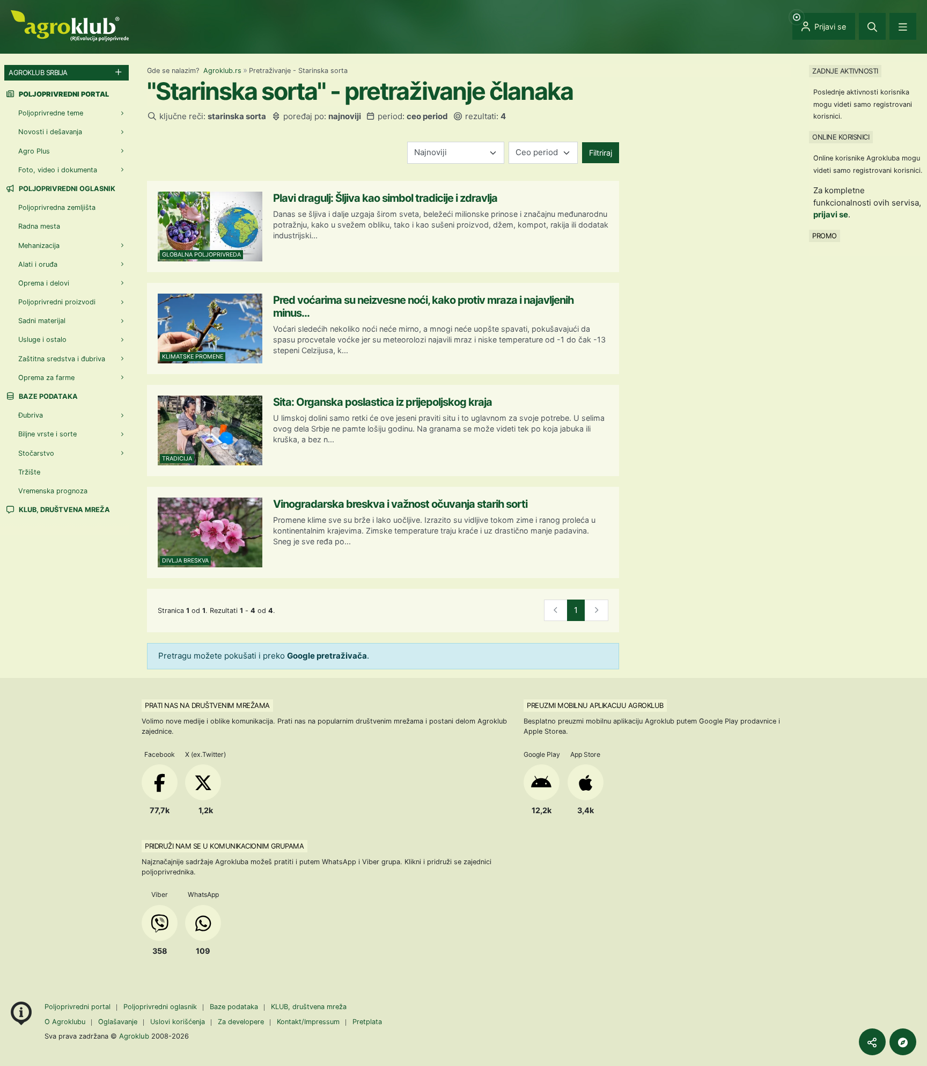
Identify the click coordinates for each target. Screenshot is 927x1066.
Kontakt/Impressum (308, 1022)
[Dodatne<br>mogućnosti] (902, 1041)
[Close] (872, 26)
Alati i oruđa (37, 264)
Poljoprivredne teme (50, 113)
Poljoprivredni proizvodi (56, 302)
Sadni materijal (41, 321)
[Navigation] (902, 26)
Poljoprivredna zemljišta (56, 207)
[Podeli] (872, 1041)
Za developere (241, 1022)
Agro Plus (34, 151)
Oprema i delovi (43, 283)
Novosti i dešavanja (50, 132)
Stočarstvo (36, 453)
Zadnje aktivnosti (845, 71)
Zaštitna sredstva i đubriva (61, 359)
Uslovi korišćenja (177, 1022)
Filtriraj (600, 152)
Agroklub (134, 1036)
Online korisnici (840, 137)
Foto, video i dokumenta (57, 170)
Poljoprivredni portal (79, 1007)
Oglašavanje (117, 1022)
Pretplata (367, 1022)
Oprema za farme (46, 378)
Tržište (29, 472)
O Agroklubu (65, 1022)
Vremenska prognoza (52, 491)
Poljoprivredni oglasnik (66, 189)
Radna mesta (39, 226)
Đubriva (30, 415)
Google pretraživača (327, 656)
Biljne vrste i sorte (47, 434)
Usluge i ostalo (42, 339)
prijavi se (830, 214)
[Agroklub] (70, 25)
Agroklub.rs (222, 71)
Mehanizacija (39, 246)
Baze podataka (47, 396)
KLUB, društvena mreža (63, 510)
